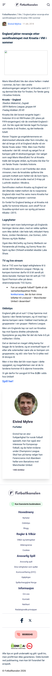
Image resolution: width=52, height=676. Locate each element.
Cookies (26, 550)
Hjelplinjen (26, 577)
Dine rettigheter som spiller (26, 567)
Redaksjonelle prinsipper (26, 609)
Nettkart (26, 604)
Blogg (26, 528)
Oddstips (26, 523)
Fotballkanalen (9, 14)
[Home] (26, 493)
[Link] (22, 620)
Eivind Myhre (14, 24)
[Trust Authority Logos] (34, 646)
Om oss (26, 594)
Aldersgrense (26, 545)
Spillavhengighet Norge (26, 582)
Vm (19, 14)
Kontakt (26, 599)
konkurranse (17, 294)
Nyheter (26, 518)
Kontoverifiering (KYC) (26, 572)
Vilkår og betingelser (26, 539)
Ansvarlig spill (26, 561)
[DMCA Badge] (18, 646)
